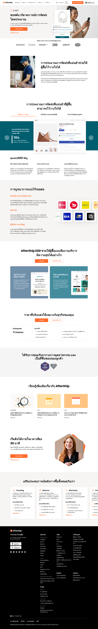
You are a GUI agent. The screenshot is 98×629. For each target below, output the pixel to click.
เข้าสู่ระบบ (61, 2)
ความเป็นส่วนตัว (14, 621)
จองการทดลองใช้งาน (78, 2)
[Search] (57, 2)
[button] (7, 137)
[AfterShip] (8, 3)
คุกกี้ (37, 621)
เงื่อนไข (23, 621)
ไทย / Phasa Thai (16, 616)
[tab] (23, 114)
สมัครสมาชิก (66, 2)
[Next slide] (92, 504)
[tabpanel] (49, 147)
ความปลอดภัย (30, 621)
